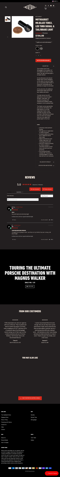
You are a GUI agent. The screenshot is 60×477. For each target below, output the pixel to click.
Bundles (33, 415)
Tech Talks (33, 437)
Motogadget (38, 16)
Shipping (37, 38)
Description (45, 66)
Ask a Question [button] (35, 189)
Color (38, 45)
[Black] (5, 387)
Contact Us (3, 424)
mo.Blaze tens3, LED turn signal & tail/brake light (22, 216)
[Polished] (7, 387)
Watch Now (30, 286)
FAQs (2, 427)
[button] (50, 219)
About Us (3, 437)
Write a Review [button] (48, 189)
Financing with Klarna (6, 422)
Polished (41, 48)
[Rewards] (52, 473)
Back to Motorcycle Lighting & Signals (31, 398)
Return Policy (4, 419)
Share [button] (14, 219)
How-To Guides (4, 442)
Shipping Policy (4, 417)
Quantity (37, 52)
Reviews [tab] (10, 192)
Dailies (32, 440)
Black (37, 48)
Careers (3, 429)
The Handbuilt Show (6, 415)
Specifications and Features (45, 165)
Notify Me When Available (43, 60)
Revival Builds (4, 440)
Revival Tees (34, 417)
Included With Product (45, 162)
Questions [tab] (19, 192)
